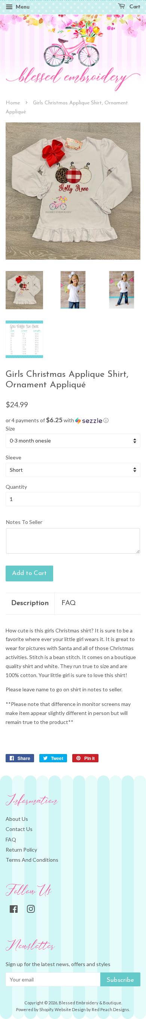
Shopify (46, 1009)
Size (10, 428)
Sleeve (13, 457)
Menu (22, 6)
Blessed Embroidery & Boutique (90, 1002)
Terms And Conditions (32, 859)
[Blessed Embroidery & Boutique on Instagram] (31, 910)
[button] (73, 420)
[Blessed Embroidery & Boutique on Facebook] (13, 910)
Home (13, 103)
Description (30, 603)
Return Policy (21, 849)
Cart (134, 7)
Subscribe (120, 980)
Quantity (16, 486)
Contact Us (19, 829)
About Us (17, 819)
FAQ (68, 603)
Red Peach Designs (110, 1009)
